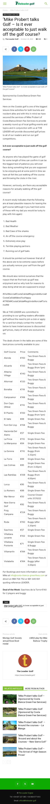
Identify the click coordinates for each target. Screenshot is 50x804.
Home (5, 10)
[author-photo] (25, 667)
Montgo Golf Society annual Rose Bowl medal (12, 641)
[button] (46, 3)
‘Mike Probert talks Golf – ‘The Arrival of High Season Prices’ (32, 751)
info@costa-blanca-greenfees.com (27, 575)
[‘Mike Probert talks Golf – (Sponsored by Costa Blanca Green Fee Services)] (10, 699)
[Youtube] (32, 784)
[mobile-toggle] (4, 3)
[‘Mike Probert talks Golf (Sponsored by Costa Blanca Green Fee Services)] (10, 712)
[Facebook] (14, 49)
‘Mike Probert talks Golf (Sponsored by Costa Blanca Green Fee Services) (32, 712)
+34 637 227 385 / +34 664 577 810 (26, 797)
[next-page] (9, 762)
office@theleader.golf (27, 800)
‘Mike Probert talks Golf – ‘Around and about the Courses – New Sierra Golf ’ (32, 738)
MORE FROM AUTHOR (34, 689)
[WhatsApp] (33, 49)
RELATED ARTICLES (13, 689)
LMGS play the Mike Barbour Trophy (38, 639)
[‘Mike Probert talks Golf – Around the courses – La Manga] (10, 725)
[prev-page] (4, 762)
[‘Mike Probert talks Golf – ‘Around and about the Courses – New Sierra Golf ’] (10, 738)
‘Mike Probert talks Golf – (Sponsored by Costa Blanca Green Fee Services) (32, 698)
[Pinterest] (27, 49)
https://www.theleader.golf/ (25, 675)
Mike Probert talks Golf (19, 10)
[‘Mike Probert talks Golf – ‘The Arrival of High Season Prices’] (10, 752)
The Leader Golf (11, 39)
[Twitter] (20, 49)
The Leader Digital (26, 793)
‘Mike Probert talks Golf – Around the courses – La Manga (31, 725)
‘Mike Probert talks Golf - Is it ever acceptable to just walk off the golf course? (24, 605)
